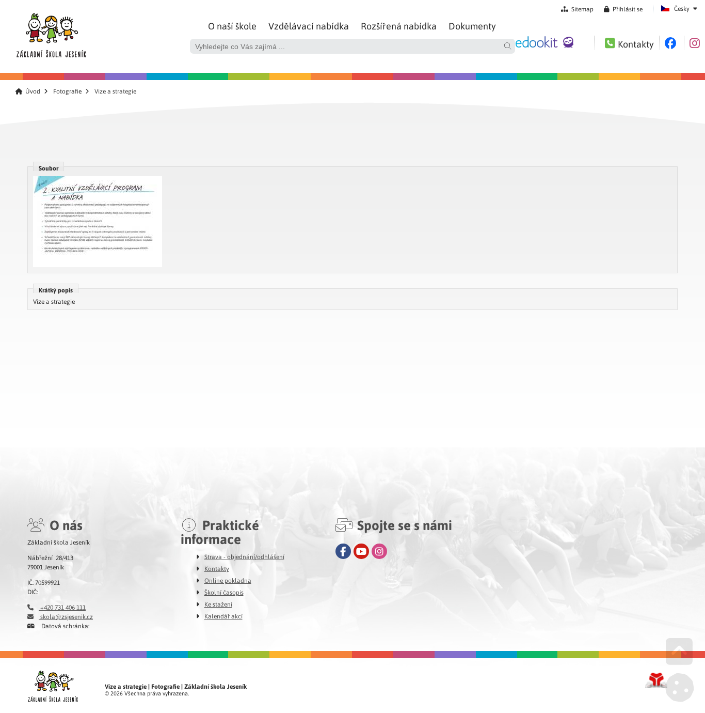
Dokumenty (472, 26)
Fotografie (67, 91)
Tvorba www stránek (656, 680)
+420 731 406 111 (62, 607)
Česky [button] (682, 8)
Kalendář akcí (223, 616)
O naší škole (232, 26)
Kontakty (216, 568)
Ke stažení (218, 604)
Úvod (50, 32)
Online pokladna (227, 580)
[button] (623, 9)
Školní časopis (224, 592)
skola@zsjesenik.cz (66, 616)
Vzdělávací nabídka (308, 26)
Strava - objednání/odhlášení (244, 556)
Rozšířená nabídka (399, 26)
